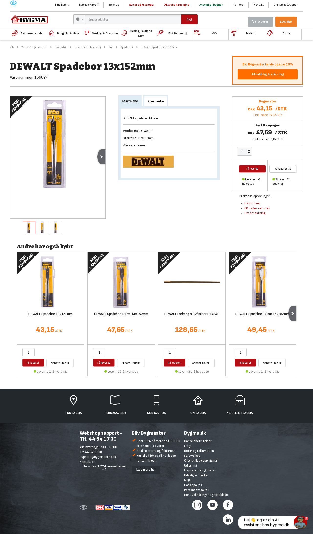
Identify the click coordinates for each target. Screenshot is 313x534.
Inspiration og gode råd (200, 470)
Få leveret (33, 362)
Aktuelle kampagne (176, 5)
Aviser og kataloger (141, 5)
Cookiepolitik (193, 485)
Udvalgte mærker (196, 475)
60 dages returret (257, 208)
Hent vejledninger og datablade (206, 495)
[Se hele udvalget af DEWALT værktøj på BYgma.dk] (150, 161)
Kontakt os (87, 462)
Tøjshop (114, 5)
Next (101, 156)
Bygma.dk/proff (89, 5)
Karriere (238, 5)
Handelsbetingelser (198, 441)
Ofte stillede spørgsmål (201, 460)
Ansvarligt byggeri (211, 5)
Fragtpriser (252, 203)
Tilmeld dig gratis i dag (267, 74)
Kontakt (259, 5)
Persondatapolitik (196, 490)
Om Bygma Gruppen (286, 5)
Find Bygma (62, 5)
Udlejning (190, 465)
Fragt (188, 446)
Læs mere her (146, 469)
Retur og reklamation (199, 451)
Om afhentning (254, 213)
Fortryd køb (192, 456)
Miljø (187, 480)
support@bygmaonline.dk (98, 457)
